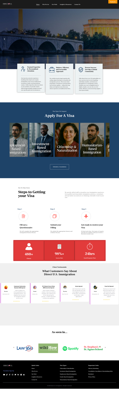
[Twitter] (15, 374)
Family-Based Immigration (67, 377)
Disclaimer (91, 374)
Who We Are (35, 371)
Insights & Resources (37, 377)
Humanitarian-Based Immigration (68, 379)
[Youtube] (4, 374)
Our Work (34, 374)
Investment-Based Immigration (68, 371)
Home (33, 368)
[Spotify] (21, 374)
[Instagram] (12, 374)
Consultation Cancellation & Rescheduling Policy (100, 371)
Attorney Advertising (93, 368)
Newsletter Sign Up (8, 371)
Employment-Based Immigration (68, 374)
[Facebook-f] (10, 374)
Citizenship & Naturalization (67, 368)
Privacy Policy (91, 377)
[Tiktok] (7, 374)
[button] (13, 347)
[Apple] (24, 374)
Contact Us (34, 379)
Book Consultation (21, 46)
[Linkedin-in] (18, 374)
